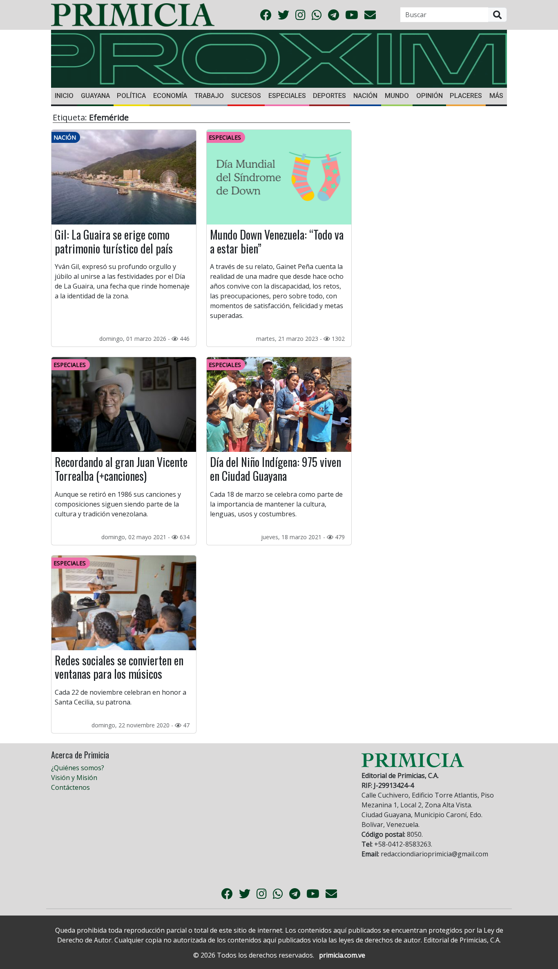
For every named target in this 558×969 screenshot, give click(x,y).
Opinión (429, 96)
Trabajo (209, 96)
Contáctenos (70, 787)
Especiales (287, 96)
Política (131, 96)
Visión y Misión (74, 777)
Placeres (466, 96)
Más (496, 96)
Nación (365, 96)
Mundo (397, 96)
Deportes (329, 96)
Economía (170, 96)
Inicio (64, 96)
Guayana (95, 96)
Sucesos (246, 96)
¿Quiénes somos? (77, 767)
